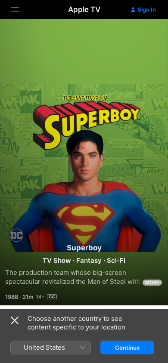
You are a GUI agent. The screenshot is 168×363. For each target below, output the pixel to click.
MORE (152, 283)
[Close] (15, 320)
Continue (127, 347)
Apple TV (84, 9)
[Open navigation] (20, 9)
